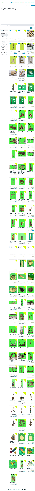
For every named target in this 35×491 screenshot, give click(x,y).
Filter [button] (33, 25)
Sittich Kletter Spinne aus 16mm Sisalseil (30, 145)
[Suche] (29, 5)
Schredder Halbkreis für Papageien (30, 105)
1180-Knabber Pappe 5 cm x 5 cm (30, 441)
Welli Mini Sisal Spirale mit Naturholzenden (30, 400)
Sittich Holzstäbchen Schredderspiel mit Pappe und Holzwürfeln (13, 213)
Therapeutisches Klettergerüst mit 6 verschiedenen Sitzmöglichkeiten (20, 374)
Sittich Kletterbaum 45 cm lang (21, 51)
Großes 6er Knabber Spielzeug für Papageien (12, 118)
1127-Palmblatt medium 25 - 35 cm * (21, 281)
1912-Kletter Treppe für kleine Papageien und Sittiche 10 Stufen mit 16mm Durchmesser (21, 308)
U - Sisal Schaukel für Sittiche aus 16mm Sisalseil (13, 199)
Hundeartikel (32, 2)
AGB (22, 489)
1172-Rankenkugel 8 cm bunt (21, 455)
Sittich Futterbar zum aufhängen (12, 400)
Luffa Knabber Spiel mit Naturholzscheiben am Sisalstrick (30, 241)
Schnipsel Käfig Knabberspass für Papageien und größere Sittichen (21, 227)
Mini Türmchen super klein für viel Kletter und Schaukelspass (13, 186)
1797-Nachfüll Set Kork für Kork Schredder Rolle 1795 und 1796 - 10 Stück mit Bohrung (21, 428)
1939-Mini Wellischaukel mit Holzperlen (13, 38)
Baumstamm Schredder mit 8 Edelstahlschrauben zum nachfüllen (21, 321)
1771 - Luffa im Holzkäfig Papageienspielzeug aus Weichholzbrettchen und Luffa (30, 228)
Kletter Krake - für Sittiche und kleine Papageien (30, 158)
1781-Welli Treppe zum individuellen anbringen (21, 334)
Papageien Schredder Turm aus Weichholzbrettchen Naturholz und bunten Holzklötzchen (13, 242)
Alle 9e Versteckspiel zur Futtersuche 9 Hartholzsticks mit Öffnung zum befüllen (30, 469)
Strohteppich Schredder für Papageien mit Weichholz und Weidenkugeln (30, 118)
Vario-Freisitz (11, 2)
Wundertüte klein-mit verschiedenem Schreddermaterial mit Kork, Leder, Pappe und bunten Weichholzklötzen (21, 172)
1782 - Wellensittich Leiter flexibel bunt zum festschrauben (13, 361)
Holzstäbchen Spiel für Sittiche (30, 199)
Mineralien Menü (16, 2)
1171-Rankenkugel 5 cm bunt (30, 455)
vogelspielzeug (21, 2)
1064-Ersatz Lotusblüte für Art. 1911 (30, 294)
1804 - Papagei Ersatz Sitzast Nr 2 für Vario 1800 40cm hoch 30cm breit (13, 105)
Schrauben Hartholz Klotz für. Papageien (13, 91)
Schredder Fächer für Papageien (21, 118)
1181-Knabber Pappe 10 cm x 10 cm (21, 441)
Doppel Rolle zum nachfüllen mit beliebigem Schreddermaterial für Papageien (13, 132)
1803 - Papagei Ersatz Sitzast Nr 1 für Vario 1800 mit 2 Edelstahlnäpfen (21, 105)
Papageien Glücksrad (29, 77)
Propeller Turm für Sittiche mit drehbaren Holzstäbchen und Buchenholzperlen (30, 186)
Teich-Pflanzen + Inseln (27, 2)
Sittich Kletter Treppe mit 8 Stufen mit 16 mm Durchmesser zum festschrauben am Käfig (21, 78)
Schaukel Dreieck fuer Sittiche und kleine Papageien (13, 414)
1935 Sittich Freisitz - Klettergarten (20, 38)
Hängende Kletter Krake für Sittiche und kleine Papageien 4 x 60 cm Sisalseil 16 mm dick (13, 172)
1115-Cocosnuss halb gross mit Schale (13, 294)
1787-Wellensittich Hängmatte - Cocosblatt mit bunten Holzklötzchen (13, 334)
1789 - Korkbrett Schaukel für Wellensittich (13, 347)
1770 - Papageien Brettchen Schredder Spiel (13, 387)
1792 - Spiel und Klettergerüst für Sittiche (30, 347)
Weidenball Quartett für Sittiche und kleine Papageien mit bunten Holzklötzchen (21, 414)
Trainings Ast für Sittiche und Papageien (13, 158)
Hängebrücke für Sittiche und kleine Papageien (13, 307)
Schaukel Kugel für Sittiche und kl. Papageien (13, 64)
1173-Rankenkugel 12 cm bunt (13, 455)
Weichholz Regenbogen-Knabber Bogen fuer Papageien (21, 401)
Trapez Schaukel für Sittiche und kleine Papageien (30, 374)
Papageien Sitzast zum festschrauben (29, 307)
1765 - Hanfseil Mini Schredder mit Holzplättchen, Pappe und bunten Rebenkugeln (21, 469)
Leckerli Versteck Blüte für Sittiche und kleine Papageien (13, 145)
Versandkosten (15, 53)
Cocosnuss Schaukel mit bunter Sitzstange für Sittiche (21, 186)
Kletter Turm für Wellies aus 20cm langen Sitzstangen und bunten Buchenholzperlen (21, 200)
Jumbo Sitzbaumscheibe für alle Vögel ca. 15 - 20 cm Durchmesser (13, 77)
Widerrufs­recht (10, 489)
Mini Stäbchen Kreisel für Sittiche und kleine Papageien (21, 213)
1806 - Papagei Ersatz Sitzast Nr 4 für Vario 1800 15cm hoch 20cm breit (21, 92)
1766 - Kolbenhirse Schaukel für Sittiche (13, 427)
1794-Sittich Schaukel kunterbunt (29, 334)
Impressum (14, 489)
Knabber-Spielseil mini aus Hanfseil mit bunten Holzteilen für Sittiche (30, 414)
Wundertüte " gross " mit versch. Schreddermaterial (30, 387)
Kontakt (25, 489)
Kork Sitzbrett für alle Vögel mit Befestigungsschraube (21, 158)
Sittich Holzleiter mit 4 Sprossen (21, 64)
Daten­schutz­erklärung (18, 489)
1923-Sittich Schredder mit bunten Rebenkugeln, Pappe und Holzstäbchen (30, 361)
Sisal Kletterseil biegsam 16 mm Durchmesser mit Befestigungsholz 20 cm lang (13, 374)
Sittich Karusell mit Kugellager (29, 38)
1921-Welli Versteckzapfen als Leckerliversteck (21, 360)
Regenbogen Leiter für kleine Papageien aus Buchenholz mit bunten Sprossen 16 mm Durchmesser (30, 214)
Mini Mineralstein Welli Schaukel (21, 241)
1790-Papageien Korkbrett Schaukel (21, 347)
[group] (13, 73)
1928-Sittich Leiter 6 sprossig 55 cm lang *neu (30, 64)
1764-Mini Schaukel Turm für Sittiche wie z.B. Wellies (13, 482)
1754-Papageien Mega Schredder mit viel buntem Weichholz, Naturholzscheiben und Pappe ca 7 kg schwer (13, 442)
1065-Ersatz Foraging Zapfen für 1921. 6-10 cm (21, 294)
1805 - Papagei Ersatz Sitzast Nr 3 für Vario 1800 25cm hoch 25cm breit (30, 92)
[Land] (26, 5)
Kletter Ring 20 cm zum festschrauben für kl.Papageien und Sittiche (30, 51)
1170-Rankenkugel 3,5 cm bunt (13, 468)
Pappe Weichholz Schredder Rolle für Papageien (30, 131)
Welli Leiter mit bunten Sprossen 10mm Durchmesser (12, 227)
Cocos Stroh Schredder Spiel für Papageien (21, 131)
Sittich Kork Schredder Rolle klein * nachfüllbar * (30, 171)
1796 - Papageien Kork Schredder (29, 427)
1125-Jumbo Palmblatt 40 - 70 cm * (30, 281)
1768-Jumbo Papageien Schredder (20, 387)
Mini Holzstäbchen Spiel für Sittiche (13, 51)
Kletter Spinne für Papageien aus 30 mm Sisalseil (21, 145)
